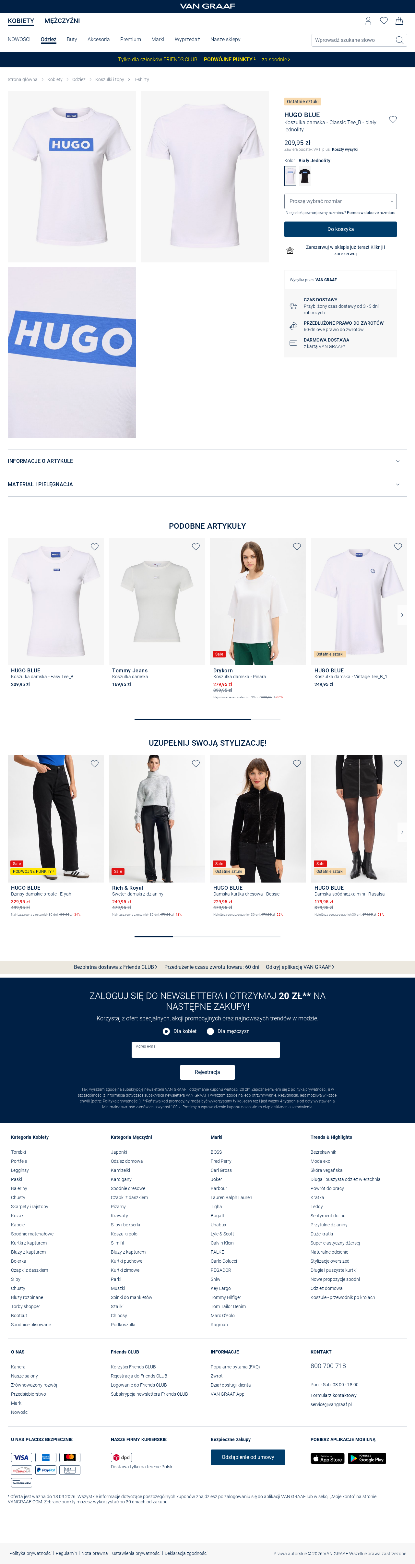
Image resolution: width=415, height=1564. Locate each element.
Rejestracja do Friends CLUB (139, 1375)
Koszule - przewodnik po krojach (343, 1297)
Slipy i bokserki (125, 1224)
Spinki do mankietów (131, 1297)
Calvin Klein (222, 1242)
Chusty (18, 1197)
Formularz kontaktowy (334, 1395)
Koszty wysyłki (345, 149)
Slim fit (117, 1242)
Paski (16, 1179)
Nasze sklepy (225, 39)
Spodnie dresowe (128, 1188)
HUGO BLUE (302, 115)
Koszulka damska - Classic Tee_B (322, 122)
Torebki (18, 1152)
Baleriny (19, 1188)
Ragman (219, 1324)
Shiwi (216, 1279)
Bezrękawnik (323, 1152)
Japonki (119, 1152)
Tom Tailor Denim (228, 1306)
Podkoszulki (123, 1324)
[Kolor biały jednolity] (14, 693)
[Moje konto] (368, 21)
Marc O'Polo (223, 1315)
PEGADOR (221, 1270)
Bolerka (18, 1261)
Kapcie (18, 1224)
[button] (368, 21)
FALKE (217, 1252)
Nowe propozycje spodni (335, 1279)
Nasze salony (24, 1375)
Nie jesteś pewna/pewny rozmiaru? (341, 213)
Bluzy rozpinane (27, 1297)
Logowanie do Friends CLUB (139, 1385)
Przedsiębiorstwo (28, 1394)
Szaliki (117, 1306)
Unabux (218, 1224)
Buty (72, 39)
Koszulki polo (124, 1233)
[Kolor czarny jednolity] (14, 920)
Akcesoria (99, 39)
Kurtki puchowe (126, 1261)
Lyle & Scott (222, 1233)
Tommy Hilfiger (226, 1297)
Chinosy (119, 1315)
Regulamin (66, 1553)
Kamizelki (120, 1170)
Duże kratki (322, 1233)
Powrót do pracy (327, 1188)
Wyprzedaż (187, 39)
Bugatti (218, 1215)
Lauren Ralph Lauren (231, 1197)
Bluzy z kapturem (28, 1252)
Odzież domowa (127, 1161)
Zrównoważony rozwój (34, 1385)
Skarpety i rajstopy (29, 1206)
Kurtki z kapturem (29, 1242)
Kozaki (18, 1215)
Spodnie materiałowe (32, 1233)
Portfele (19, 1161)
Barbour (219, 1188)
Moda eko (320, 1161)
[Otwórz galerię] (72, 176)
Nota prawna (94, 1553)
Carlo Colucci (224, 1261)
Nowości (20, 1412)
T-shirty (141, 79)
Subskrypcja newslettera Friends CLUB (149, 1394)
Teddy (317, 1206)
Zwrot (217, 1375)
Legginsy (20, 1170)
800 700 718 (328, 1366)
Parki (116, 1279)
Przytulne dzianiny (329, 1224)
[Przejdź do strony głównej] (207, 7)
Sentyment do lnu (328, 1215)
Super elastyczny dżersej (335, 1242)
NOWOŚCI (19, 39)
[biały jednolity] (290, 184)
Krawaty (119, 1215)
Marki (157, 39)
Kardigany (121, 1179)
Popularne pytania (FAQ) (235, 1366)
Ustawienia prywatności (136, 1553)
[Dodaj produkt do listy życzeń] (393, 119)
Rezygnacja (288, 1095)
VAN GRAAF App (227, 1394)
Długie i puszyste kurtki (334, 1270)
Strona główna (23, 79)
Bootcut (19, 1315)
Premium (130, 39)
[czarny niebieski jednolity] (305, 184)
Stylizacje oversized (330, 1261)
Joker (216, 1179)
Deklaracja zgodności (186, 1553)
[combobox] (340, 201)
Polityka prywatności (120, 1101)
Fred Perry (221, 1161)
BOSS (216, 1152)
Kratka (317, 1197)
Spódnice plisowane (31, 1324)
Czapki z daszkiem (29, 1270)
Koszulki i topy (109, 79)
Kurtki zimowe (125, 1270)
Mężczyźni (62, 21)
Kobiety (21, 21)
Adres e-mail (147, 1046)
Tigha (216, 1206)
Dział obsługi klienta (231, 1385)
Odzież (48, 39)
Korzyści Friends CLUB (133, 1366)
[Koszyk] (399, 21)
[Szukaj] (400, 40)
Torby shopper (25, 1306)
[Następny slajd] (402, 615)
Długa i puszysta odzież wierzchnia (346, 1179)
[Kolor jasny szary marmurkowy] (115, 920)
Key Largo (221, 1288)
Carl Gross (221, 1170)
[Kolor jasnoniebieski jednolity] (126, 693)
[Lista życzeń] (384, 21)
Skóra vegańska (327, 1170)
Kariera (18, 1366)
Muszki (118, 1288)
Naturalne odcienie (329, 1252)
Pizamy (118, 1206)
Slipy (15, 1279)
